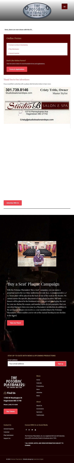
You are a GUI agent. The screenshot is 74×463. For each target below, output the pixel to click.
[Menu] (64, 6)
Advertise (39, 392)
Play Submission (14, 49)
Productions (40, 386)
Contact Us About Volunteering (18, 45)
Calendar (39, 383)
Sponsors (39, 412)
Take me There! (15, 323)
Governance (40, 409)
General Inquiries (14, 53)
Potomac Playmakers (16, 459)
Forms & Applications (16, 69)
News (38, 396)
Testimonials (40, 415)
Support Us (7, 438)
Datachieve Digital (38, 459)
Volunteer (6, 432)
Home (38, 380)
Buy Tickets (11, 411)
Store (38, 389)
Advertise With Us (13, 203)
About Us (39, 405)
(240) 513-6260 (11, 404)
